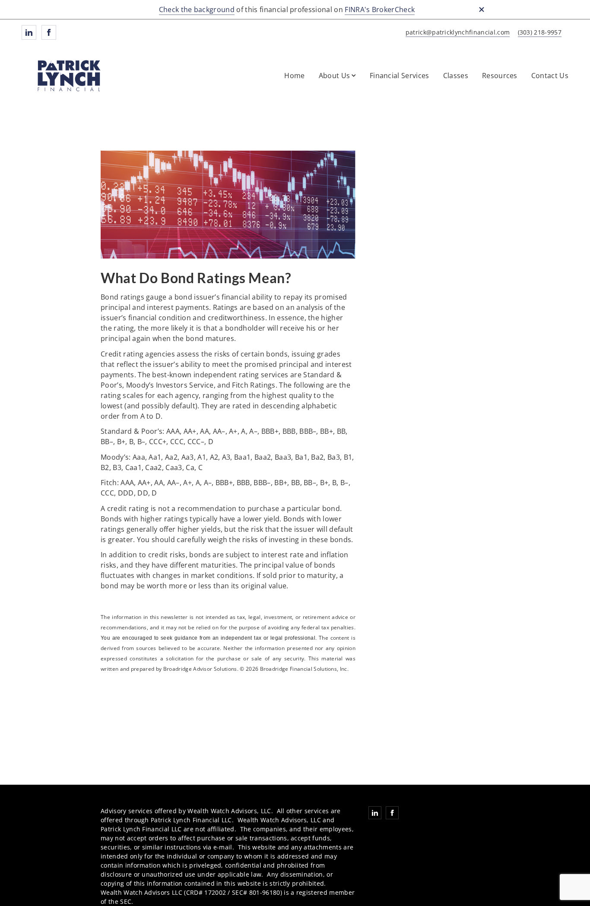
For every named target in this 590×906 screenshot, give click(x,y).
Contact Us (549, 75)
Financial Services (399, 75)
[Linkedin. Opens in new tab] (29, 32)
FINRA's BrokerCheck (380, 9)
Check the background (197, 9)
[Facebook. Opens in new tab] (48, 32)
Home (294, 75)
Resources (499, 75)
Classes (455, 75)
